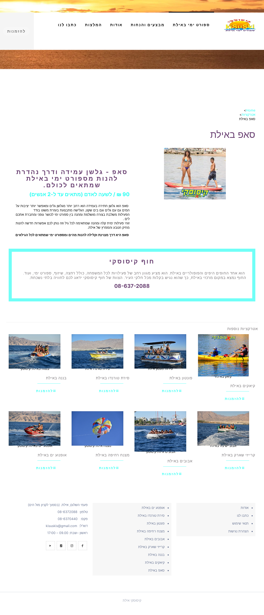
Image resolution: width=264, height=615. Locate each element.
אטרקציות (248, 114)
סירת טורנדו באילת (113, 378)
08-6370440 (68, 519)
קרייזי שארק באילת (238, 455)
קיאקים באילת (242, 386)
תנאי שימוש (240, 523)
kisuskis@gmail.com (61, 526)
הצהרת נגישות (238, 531)
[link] (191, 43)
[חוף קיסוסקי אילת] (240, 25)
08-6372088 (67, 512)
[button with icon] (82, 545)
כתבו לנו (243, 515)
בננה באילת (56, 378)
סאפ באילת (156, 570)
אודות (245, 508)
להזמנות (16, 31)
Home (250, 110)
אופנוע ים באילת (52, 455)
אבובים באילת (179, 461)
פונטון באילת (181, 378)
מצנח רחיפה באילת (113, 455)
